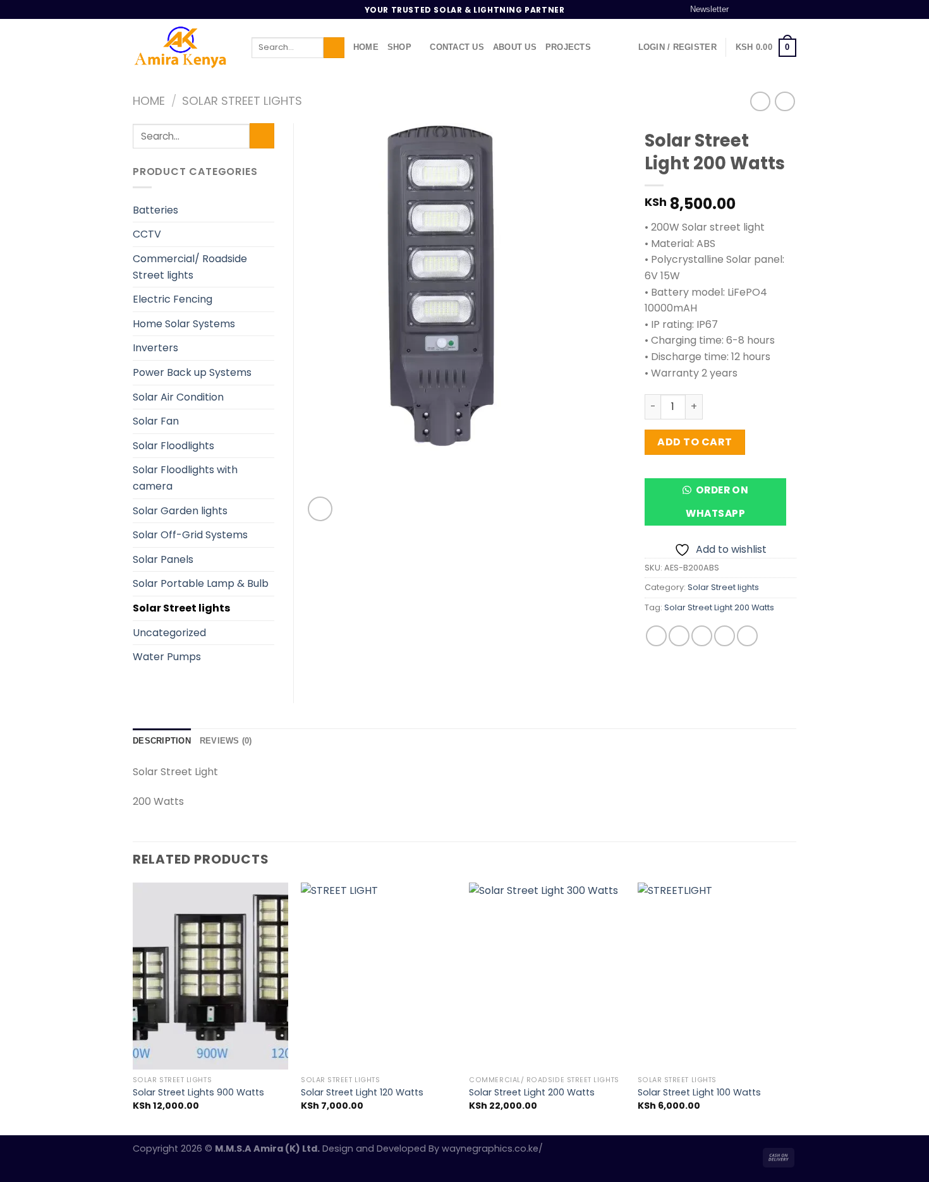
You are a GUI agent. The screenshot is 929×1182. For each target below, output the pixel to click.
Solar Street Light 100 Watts (699, 1093)
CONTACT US (457, 47)
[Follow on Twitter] (766, 9)
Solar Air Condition (178, 397)
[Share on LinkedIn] (747, 635)
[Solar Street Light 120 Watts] (379, 976)
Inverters (155, 348)
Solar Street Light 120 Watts (362, 1093)
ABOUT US (515, 47)
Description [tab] (162, 740)
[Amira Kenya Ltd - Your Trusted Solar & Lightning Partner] (183, 47)
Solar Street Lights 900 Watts (198, 1093)
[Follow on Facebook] (742, 9)
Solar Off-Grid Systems (190, 535)
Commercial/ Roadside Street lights (190, 266)
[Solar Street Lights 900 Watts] (211, 976)
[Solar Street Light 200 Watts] (547, 976)
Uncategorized (169, 632)
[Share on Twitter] (679, 635)
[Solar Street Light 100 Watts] (716, 976)
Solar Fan (156, 421)
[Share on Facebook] (656, 635)
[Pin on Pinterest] (724, 635)
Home (149, 101)
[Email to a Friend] (701, 635)
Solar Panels (163, 559)
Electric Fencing (172, 299)
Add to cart (694, 442)
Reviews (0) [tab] (226, 740)
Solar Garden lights (180, 511)
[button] (720, 506)
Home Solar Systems (184, 324)
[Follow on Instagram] (754, 9)
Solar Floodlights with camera (185, 477)
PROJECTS (568, 47)
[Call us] (790, 9)
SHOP (399, 47)
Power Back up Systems (192, 372)
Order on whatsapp (717, 501)
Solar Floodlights (173, 445)
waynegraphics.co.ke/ (492, 1148)
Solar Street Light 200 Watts (719, 607)
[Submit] (334, 48)
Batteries (155, 210)
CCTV (147, 234)
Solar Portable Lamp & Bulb (201, 583)
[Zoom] (320, 509)
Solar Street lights (242, 101)
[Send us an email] (778, 9)
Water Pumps (167, 656)
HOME (366, 47)
